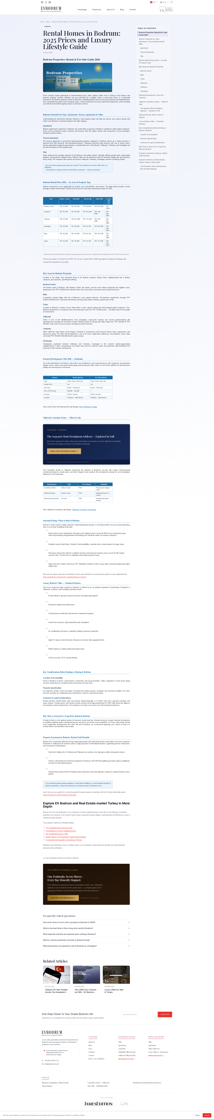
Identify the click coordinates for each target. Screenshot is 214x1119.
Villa (141, 56)
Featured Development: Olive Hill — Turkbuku (152, 96)
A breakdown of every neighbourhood (61, 831)
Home (42, 22)
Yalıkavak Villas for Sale (127, 1055)
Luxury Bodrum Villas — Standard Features (151, 122)
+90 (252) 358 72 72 (51, 1060)
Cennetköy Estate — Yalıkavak (98, 1083)
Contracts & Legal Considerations (152, 142)
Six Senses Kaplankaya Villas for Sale (55, 1083)
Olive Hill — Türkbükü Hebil (97, 1086)
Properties (96, 9)
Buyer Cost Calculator (96, 1059)
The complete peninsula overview (59, 828)
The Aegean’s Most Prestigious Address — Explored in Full (151, 109)
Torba (142, 79)
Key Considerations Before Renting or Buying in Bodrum (152, 129)
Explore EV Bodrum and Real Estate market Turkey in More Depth (152, 161)
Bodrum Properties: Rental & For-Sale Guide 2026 (153, 33)
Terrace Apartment (147, 52)
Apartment (144, 48)
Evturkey (91, 1052)
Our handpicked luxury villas (57, 834)
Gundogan (144, 91)
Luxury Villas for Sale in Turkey (114, 991)
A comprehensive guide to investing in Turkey (64, 840)
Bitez (142, 75)
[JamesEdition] (42, 2)
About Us (110, 9)
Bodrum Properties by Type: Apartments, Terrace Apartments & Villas (151, 41)
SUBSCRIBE (165, 1014)
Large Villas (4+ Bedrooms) (158, 1052)
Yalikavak (143, 83)
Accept (207, 1115)
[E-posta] (50, 2)
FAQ (90, 1049)
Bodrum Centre (145, 71)
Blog (122, 9)
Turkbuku (143, 87)
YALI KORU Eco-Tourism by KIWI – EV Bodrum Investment (85, 991)
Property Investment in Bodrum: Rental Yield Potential (153, 154)
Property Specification (148, 138)
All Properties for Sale (126, 1059)
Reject (197, 1115)
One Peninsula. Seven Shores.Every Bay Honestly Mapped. (153, 167)
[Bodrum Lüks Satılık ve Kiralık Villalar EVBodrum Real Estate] (52, 1033)
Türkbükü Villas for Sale (127, 1052)
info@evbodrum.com (51, 1064)
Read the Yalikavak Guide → (64, 451)
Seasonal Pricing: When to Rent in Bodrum (151, 116)
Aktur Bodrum (47, 1086)
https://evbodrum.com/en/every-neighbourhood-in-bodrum (64, 577)
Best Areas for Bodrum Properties (151, 67)
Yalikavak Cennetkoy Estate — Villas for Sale (153, 103)
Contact (133, 9)
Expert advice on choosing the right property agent (66, 837)
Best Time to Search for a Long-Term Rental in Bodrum (152, 148)
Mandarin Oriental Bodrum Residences (147, 1083)
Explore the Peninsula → (63, 898)
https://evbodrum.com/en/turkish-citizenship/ (59, 795)
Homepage (82, 9)
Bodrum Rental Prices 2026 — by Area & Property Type (153, 61)
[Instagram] (46, 2)
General (47, 26)
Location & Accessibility (148, 134)
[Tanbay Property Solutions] (124, 1103)
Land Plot (121, 1049)
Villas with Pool (153, 1049)
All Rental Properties (156, 1055)
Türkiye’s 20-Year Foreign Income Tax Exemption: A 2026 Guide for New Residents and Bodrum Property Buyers (56, 991)
